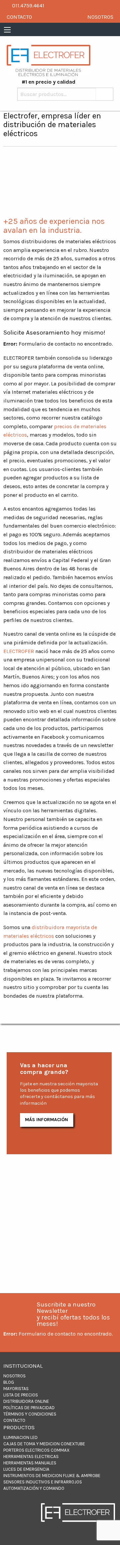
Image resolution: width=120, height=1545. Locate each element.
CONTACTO (19, 17)
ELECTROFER (18, 651)
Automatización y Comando (33, 1488)
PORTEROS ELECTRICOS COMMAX (36, 1450)
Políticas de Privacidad (29, 1407)
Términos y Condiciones (29, 1414)
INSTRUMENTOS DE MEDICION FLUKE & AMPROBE (51, 1475)
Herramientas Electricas (31, 1456)
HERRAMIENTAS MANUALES (29, 1462)
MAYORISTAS (16, 1388)
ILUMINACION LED (20, 1437)
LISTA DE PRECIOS (20, 1394)
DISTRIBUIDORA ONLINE (26, 1401)
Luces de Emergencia (26, 1469)
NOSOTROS (100, 17)
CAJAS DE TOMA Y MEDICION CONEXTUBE (44, 1443)
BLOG (8, 1382)
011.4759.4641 (27, 5)
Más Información (46, 1119)
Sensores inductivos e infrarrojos (42, 1481)
